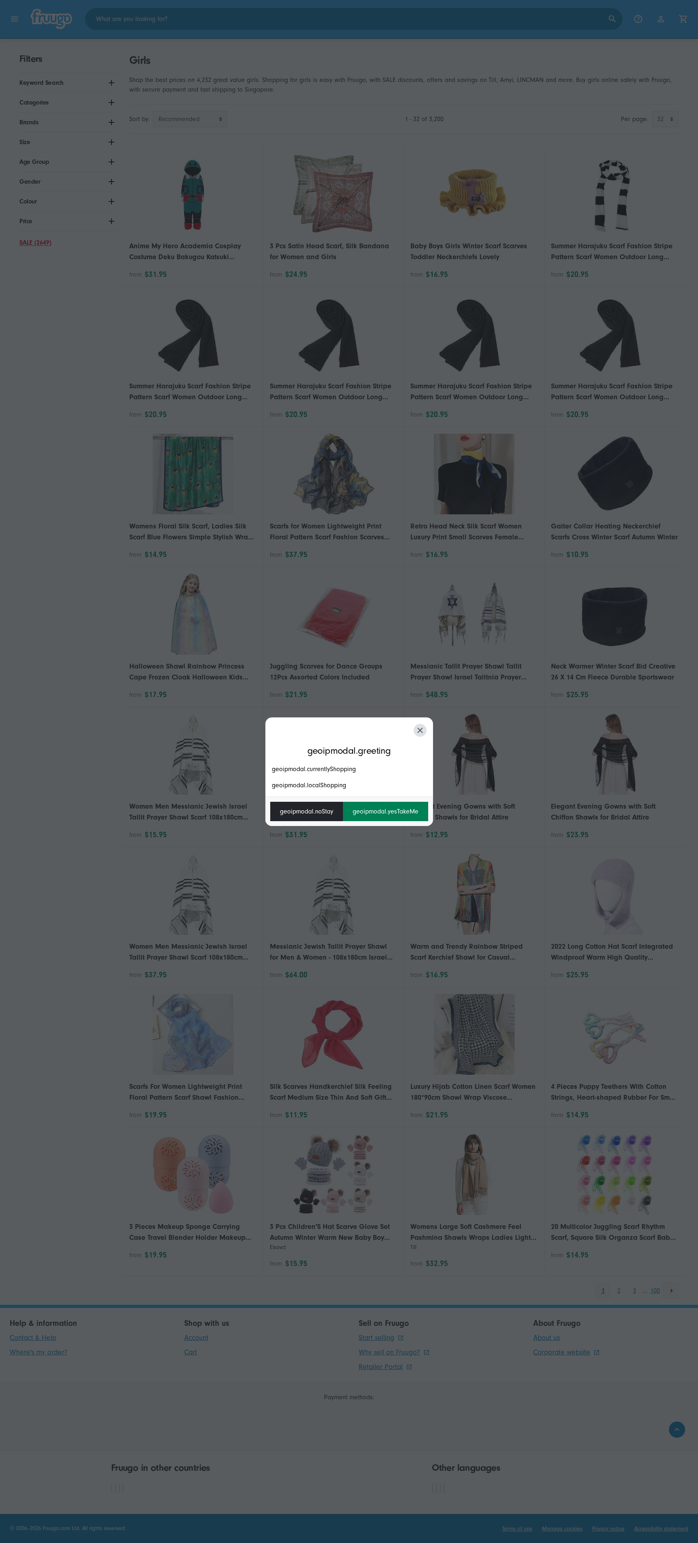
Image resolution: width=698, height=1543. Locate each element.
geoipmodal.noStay (306, 811)
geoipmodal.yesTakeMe (385, 811)
